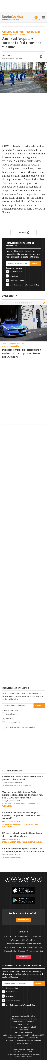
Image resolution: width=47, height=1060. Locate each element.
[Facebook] (7, 879)
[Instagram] (26, 879)
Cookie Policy (29, 1016)
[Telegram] (33, 879)
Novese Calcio (8, 35)
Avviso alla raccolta (23, 1043)
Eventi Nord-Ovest (16, 280)
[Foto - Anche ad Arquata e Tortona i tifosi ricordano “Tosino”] (23, 77)
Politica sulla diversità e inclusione (23, 1019)
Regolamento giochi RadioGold (23, 1027)
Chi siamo (8, 936)
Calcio (22, 32)
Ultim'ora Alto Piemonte (15, 947)
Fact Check (23, 1029)
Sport (24, 804)
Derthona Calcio (33, 32)
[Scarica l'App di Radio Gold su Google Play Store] (23, 900)
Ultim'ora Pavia (34, 943)
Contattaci (23, 957)
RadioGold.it (30, 1050)
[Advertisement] (23, 118)
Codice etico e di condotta (23, 1021)
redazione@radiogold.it (32, 1054)
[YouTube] (20, 879)
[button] (44, 302)
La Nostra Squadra (23, 936)
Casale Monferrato (18, 824)
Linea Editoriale (24, 1024)
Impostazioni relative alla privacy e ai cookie (23, 1040)
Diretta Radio (10, 951)
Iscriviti (35, 263)
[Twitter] (14, 879)
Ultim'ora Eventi (35, 947)
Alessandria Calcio (10, 32)
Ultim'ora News (29, 940)
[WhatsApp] (39, 879)
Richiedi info (23, 920)
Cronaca (5, 346)
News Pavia (13, 276)
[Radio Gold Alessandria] (12, 17)
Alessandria (20, 35)
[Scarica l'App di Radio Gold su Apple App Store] (23, 890)
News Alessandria (16, 272)
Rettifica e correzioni (23, 1032)
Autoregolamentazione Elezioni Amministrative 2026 (23, 1035)
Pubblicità (38, 936)
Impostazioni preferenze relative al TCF (23, 1038)
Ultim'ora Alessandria (15, 943)
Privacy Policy (33, 285)
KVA (30, 1056)
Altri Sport (7, 804)
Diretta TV (23, 951)
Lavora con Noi (36, 951)
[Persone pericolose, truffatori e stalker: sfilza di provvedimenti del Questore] (23, 323)
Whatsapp (15, 940)
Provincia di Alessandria (20, 785)
